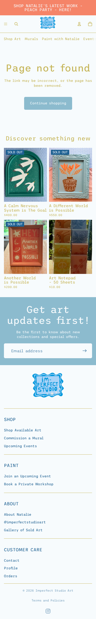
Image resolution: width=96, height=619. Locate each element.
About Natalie (17, 514)
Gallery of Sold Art (23, 530)
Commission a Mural (24, 438)
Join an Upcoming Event (27, 476)
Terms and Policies (48, 600)
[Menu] (5, 24)
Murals (31, 39)
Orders (10, 576)
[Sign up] (85, 351)
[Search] (16, 24)
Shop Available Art (22, 430)
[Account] (79, 24)
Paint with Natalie (61, 39)
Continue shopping (48, 103)
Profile (11, 568)
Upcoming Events (20, 446)
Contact (11, 560)
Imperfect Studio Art (54, 590)
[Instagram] (48, 611)
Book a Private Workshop (28, 484)
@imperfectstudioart (25, 522)
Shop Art (12, 39)
